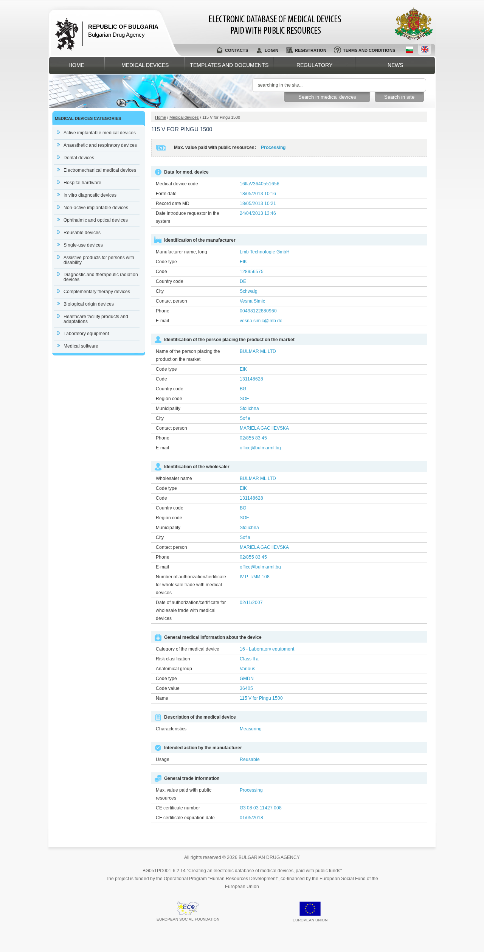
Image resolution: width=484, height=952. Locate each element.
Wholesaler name (174, 478)
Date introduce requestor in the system (187, 217)
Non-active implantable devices (96, 207)
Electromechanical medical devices (100, 170)
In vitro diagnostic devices (90, 195)
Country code (169, 281)
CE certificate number (178, 808)
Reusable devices (82, 232)
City (160, 291)
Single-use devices (83, 245)
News (395, 65)
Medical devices (145, 65)
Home (76, 65)
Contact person (171, 301)
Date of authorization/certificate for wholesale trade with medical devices (191, 610)
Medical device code (177, 183)
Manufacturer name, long (181, 252)
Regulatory (314, 65)
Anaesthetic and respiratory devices (100, 145)
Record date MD (172, 203)
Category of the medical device (187, 649)
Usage (162, 759)
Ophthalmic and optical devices (96, 220)
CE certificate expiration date (185, 817)
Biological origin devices (89, 304)
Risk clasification (173, 659)
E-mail (162, 320)
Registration (310, 50)
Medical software (81, 346)
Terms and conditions (369, 50)
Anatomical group (174, 668)
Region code (169, 398)
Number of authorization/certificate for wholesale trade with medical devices (191, 584)
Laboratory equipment (86, 333)
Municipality (168, 408)
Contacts (236, 50)
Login (271, 50)
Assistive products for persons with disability (99, 260)
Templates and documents (229, 65)
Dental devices (79, 157)
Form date (166, 193)
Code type (166, 261)
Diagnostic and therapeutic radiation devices (101, 277)
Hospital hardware (82, 182)
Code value (168, 688)
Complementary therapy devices (97, 291)
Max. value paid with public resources (183, 794)
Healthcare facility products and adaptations (96, 319)
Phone (162, 311)
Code (161, 271)
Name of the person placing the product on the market (188, 355)
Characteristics (171, 728)
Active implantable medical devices (100, 132)
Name (162, 698)
